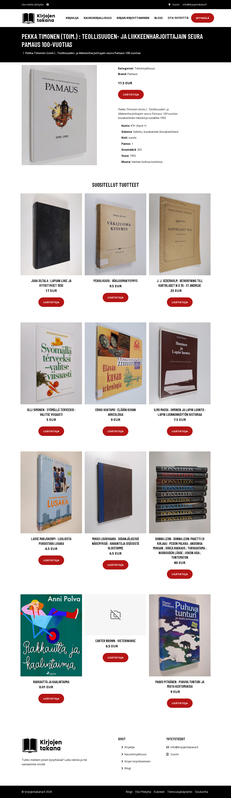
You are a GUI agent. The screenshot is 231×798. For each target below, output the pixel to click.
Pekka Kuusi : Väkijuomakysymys (115, 280)
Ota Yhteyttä (178, 18)
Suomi (175, 4)
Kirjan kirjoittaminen (133, 18)
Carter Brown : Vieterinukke (115, 641)
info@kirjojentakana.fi (195, 4)
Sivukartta (201, 792)
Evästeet (159, 792)
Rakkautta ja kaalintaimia (51, 682)
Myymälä (202, 18)
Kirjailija (72, 18)
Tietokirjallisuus (144, 68)
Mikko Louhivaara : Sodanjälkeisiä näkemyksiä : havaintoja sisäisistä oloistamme (115, 543)
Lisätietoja (131, 94)
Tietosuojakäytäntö (179, 792)
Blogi (158, 18)
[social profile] (47, 4)
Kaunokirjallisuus (98, 18)
